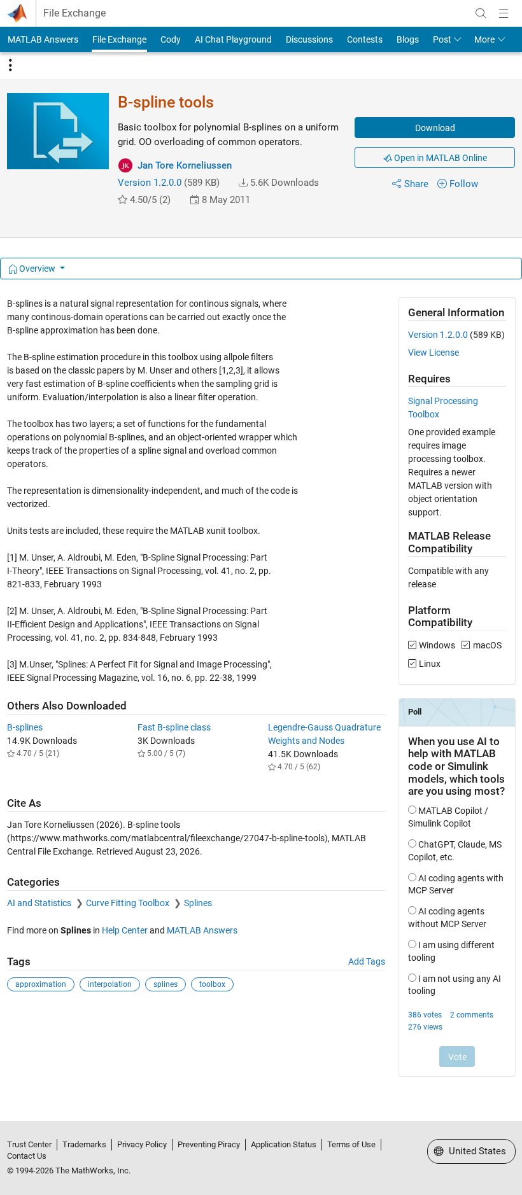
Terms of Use (351, 1144)
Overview (37, 268)
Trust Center (29, 1144)
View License (433, 352)
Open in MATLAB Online (439, 158)
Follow (463, 184)
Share (416, 184)
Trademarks (84, 1144)
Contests (365, 39)
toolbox (212, 984)
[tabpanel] (261, 695)
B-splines (25, 727)
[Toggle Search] (480, 13)
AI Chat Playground (233, 39)
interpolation (110, 984)
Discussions (309, 39)
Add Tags (366, 961)
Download (435, 128)
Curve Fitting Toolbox (128, 903)
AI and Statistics (40, 903)
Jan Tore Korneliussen (185, 165)
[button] (243, 182)
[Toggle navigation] (10, 65)
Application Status (283, 1144)
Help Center (125, 930)
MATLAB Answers (43, 39)
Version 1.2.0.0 (149, 182)
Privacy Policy (142, 1144)
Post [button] (442, 39)
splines (165, 984)
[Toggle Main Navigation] (503, 13)
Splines (198, 903)
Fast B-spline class (174, 727)
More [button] (484, 39)
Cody (170, 39)
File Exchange (74, 13)
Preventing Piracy (209, 1144)
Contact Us (26, 1156)
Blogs (408, 39)
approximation (40, 984)
